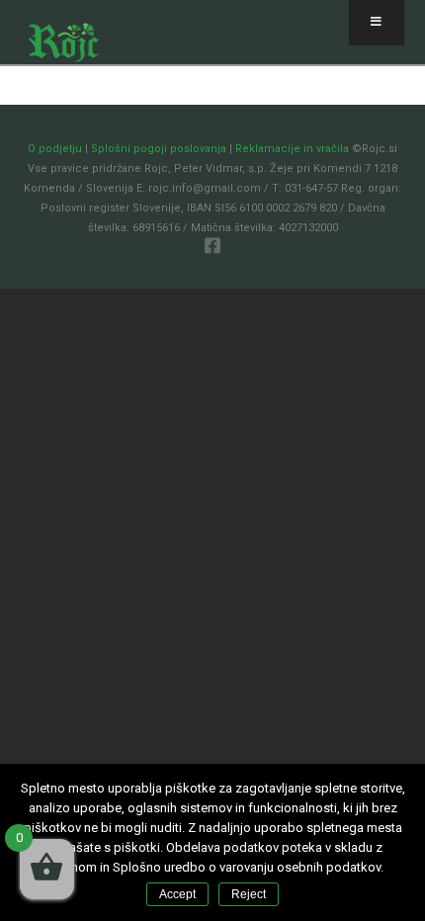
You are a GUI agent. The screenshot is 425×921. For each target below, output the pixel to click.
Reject (248, 894)
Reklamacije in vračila (292, 148)
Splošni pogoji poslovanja (158, 148)
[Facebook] (212, 245)
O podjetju (55, 148)
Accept (177, 894)
